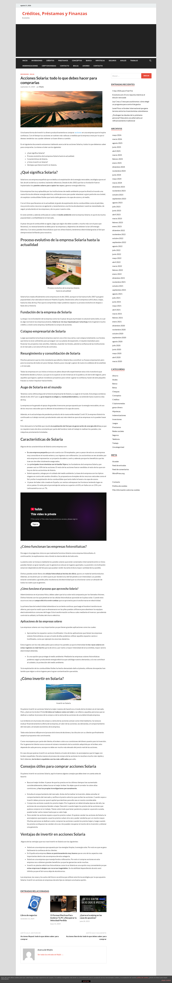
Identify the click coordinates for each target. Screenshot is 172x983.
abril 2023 (116, 214)
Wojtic (41, 87)
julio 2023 (116, 206)
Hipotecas (100, 61)
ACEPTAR (86, 981)
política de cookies (142, 977)
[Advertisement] (86, 40)
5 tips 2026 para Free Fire (122, 91)
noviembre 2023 (119, 191)
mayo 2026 (116, 135)
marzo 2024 (117, 183)
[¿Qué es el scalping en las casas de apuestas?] (93, 904)
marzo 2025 (117, 155)
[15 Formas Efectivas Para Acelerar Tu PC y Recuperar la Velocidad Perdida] (63, 904)
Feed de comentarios (120, 469)
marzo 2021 (117, 314)
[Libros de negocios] (33, 904)
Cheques (115, 391)
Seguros (112, 61)
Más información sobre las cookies (126, 490)
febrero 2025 (117, 159)
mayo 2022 (116, 258)
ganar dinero (117, 407)
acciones (78, 132)
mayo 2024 (116, 179)
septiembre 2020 (119, 337)
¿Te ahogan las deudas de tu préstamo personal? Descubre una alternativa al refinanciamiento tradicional (127, 118)
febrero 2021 (117, 318)
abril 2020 (116, 357)
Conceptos (77, 61)
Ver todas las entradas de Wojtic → (51, 954)
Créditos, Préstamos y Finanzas (54, 13)
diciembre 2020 (118, 325)
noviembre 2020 (119, 329)
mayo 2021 (116, 306)
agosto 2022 (117, 246)
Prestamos (63, 61)
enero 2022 (117, 274)
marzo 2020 (117, 361)
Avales (123, 61)
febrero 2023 (117, 222)
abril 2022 (116, 262)
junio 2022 (116, 254)
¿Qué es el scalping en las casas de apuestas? (91, 916)
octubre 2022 (117, 238)
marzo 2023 (117, 218)
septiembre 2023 (119, 198)
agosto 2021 (117, 294)
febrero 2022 (117, 270)
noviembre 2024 (119, 171)
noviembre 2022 (119, 234)
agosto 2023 (117, 202)
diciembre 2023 (118, 187)
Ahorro (86, 66)
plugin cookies (166, 980)
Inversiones (36, 61)
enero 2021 (117, 321)
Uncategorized (118, 447)
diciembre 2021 (118, 278)
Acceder (115, 461)
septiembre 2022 (119, 242)
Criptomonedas (49, 66)
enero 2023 (117, 226)
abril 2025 (116, 151)
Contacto (64, 66)
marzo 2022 (117, 266)
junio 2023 (116, 210)
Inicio (24, 61)
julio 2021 (116, 298)
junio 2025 (116, 147)
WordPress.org (118, 473)
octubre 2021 (117, 286)
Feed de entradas (119, 465)
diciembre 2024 (118, 167)
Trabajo (134, 61)
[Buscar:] (131, 75)
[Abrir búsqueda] (150, 60)
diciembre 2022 (118, 230)
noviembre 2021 (119, 282)
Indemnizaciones (30, 66)
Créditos (50, 61)
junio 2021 (116, 302)
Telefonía (116, 439)
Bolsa (76, 66)
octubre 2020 (117, 333)
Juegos (115, 423)
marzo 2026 (117, 139)
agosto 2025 (117, 143)
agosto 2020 (117, 341)
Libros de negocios (28, 915)
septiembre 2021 (119, 290)
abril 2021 (116, 310)
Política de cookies (119, 486)
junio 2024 (116, 175)
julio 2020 (116, 345)
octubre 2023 (117, 194)
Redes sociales (118, 431)
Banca (89, 61)
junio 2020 (116, 349)
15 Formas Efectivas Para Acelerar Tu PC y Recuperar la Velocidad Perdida (63, 918)
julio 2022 (116, 250)
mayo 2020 (116, 353)
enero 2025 (117, 163)
